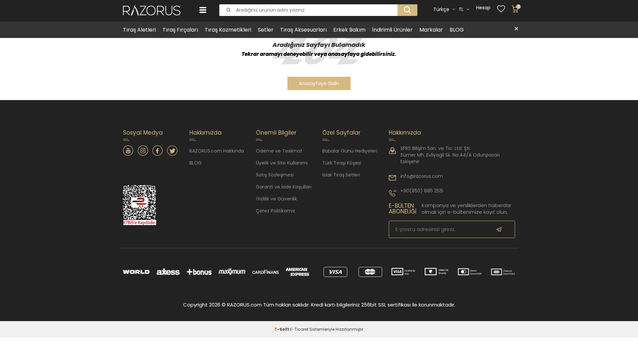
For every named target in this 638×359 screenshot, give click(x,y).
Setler (265, 30)
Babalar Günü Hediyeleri (349, 151)
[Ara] (405, 4)
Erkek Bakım (349, 30)
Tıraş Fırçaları (180, 30)
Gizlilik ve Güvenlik (276, 198)
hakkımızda (405, 133)
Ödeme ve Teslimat (279, 151)
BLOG (457, 30)
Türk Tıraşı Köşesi (341, 163)
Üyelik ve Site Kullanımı (282, 163)
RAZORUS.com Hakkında (216, 151)
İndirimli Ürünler (392, 30)
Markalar (431, 30)
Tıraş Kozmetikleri (228, 30)
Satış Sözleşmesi (275, 175)
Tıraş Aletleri (139, 30)
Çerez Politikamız (275, 210)
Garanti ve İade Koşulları (283, 186)
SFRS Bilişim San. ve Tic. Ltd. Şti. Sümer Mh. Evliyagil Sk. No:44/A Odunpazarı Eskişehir (450, 155)
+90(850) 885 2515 (421, 190)
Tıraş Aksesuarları (303, 30)
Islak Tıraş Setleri (341, 175)
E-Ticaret (299, 329)
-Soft (282, 329)
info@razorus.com (421, 176)
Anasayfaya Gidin (319, 83)
